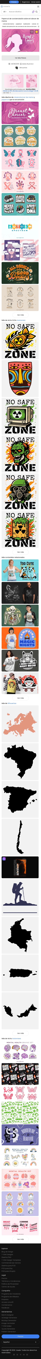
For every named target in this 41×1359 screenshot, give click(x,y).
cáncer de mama (8, 24)
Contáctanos (7, 1305)
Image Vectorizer (8, 1323)
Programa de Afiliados (10, 1296)
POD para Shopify (8, 1271)
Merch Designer (8, 1315)
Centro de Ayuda (8, 1287)
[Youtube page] (24, 1354)
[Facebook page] (17, 1354)
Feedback (5, 1308)
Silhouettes (12, 703)
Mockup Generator (9, 1320)
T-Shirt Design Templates (11, 1260)
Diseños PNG (6, 1257)
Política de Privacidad (10, 1284)
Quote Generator (8, 1329)
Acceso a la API (7, 1302)
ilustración (26, 24)
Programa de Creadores (11, 1294)
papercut (18, 24)
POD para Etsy (7, 1268)
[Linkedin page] (27, 1354)
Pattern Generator (9, 1331)
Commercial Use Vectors (11, 1263)
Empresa (5, 1299)
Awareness (21, 320)
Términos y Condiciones (11, 1281)
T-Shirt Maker (7, 1326)
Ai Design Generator (9, 1318)
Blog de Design (7, 1252)
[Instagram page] (14, 1354)
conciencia (35, 24)
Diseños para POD (9, 1265)
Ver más (20, 315)
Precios (4, 1278)
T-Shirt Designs (7, 1254)
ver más (6, 93)
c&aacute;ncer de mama (24, 97)
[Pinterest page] (20, 1354)
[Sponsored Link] (13, 81)
